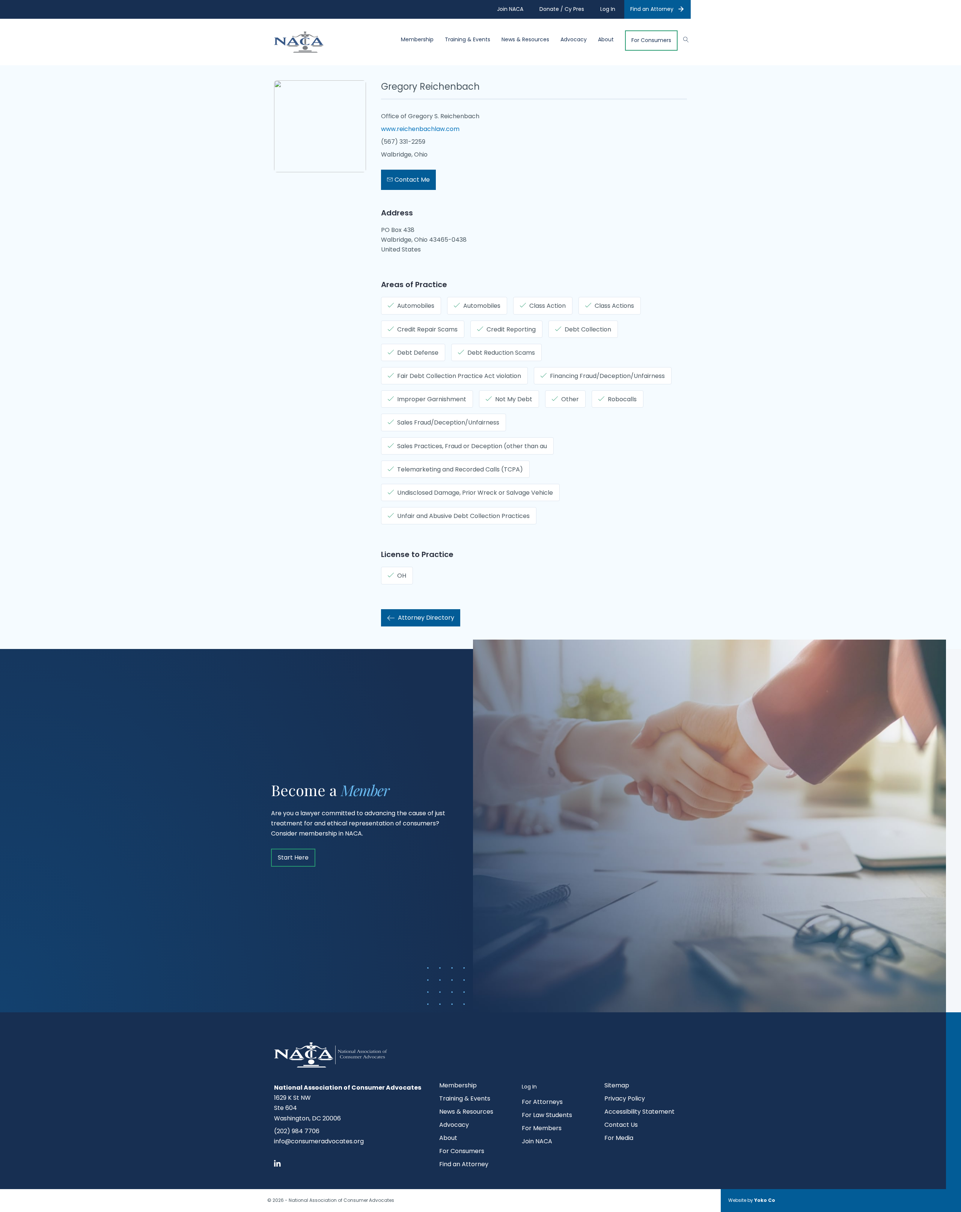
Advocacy (573, 39)
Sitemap (616, 1086)
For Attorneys (542, 1102)
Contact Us (621, 1125)
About (606, 39)
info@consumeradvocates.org (319, 1141)
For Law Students (547, 1115)
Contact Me (411, 179)
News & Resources (525, 39)
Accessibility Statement (639, 1112)
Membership (417, 39)
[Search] (682, 38)
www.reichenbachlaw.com (420, 129)
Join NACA (537, 1142)
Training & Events (467, 39)
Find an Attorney (651, 9)
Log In (529, 1086)
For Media (618, 1138)
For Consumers (651, 40)
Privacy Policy (624, 1099)
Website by (751, 1200)
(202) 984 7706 (296, 1131)
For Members (542, 1128)
